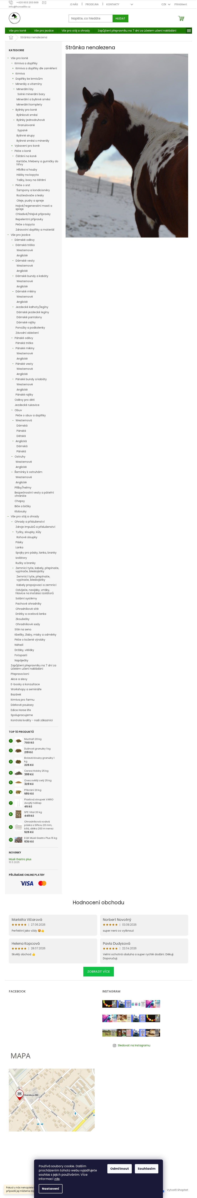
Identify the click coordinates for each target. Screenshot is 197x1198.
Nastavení (50, 1188)
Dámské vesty (25, 261)
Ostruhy (20, 456)
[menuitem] (17, 31)
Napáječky (21, 660)
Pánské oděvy (24, 338)
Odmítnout (119, 1168)
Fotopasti (21, 655)
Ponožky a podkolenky (30, 328)
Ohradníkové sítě (27, 609)
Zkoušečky (22, 619)
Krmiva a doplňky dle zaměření (36, 68)
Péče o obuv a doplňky (31, 415)
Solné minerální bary (31, 94)
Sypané (23, 130)
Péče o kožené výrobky (30, 640)
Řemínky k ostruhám (28, 472)
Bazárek (16, 694)
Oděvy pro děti (25, 400)
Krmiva (20, 73)
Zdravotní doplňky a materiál (35, 230)
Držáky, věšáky (24, 650)
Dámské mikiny (26, 291)
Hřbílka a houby (27, 170)
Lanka (19, 547)
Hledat (120, 18)
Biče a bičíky (23, 506)
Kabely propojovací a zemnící (36, 585)
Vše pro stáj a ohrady (25, 516)
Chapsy (20, 501)
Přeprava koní (20, 674)
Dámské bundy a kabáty (32, 276)
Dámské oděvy (25, 240)
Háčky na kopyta (28, 175)
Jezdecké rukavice (27, 405)
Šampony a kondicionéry (33, 190)
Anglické (22, 255)
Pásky (19, 542)
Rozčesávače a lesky (30, 195)
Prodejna (92, 4)
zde (57, 1179)
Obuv (18, 410)
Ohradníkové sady (28, 624)
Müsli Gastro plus (20, 859)
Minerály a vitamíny (29, 84)
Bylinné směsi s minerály (33, 141)
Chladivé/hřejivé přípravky (33, 214)
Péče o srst (23, 185)
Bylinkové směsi (27, 115)
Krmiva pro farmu (22, 700)
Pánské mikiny (25, 348)
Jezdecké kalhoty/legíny (32, 307)
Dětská (21, 436)
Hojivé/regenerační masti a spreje (34, 207)
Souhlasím (146, 1168)
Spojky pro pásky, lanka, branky (36, 553)
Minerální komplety (29, 104)
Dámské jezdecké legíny (33, 312)
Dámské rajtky (26, 322)
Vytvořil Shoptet (177, 1190)
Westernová (24, 420)
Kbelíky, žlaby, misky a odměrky (35, 635)
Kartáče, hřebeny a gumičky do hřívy (37, 162)
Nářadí (19, 645)
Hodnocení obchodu (98, 902)
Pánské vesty (24, 364)
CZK (164, 4)
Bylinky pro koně (26, 110)
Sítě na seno (23, 629)
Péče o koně (23, 151)
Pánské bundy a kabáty (31, 379)
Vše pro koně (19, 58)
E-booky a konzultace (25, 684)
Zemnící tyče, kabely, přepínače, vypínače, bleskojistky (37, 569)
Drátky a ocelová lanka (31, 614)
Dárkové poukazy (22, 705)
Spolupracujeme (22, 715)
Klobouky (21, 511)
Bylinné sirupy (26, 135)
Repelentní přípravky (29, 219)
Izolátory (21, 558)
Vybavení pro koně (27, 146)
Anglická (21, 441)
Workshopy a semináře (26, 689)
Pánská (21, 431)
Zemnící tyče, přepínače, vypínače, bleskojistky (33, 578)
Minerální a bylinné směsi (33, 99)
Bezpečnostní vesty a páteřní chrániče (34, 494)
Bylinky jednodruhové (31, 120)
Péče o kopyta (25, 224)
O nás (74, 4)
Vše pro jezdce (20, 235)
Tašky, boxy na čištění (31, 180)
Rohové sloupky (27, 537)
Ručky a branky (26, 563)
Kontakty (112, 4)
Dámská (22, 425)
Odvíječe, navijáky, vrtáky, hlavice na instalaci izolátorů (35, 591)
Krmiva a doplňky (26, 63)
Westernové (25, 250)
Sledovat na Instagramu (134, 1045)
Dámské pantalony (29, 317)
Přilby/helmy (23, 487)
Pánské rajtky (24, 395)
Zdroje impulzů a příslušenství (35, 527)
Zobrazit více (98, 971)
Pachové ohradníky (28, 604)
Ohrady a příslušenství (30, 522)
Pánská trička (24, 343)
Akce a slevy (19, 679)
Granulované (26, 125)
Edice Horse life (21, 710)
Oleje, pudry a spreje (30, 200)
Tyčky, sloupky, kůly (28, 532)
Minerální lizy (25, 89)
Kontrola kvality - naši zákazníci (32, 720)
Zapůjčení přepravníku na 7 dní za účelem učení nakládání (33, 667)
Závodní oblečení (27, 333)
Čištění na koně (26, 156)
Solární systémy (26, 598)
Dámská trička (25, 245)
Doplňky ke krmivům (29, 79)
